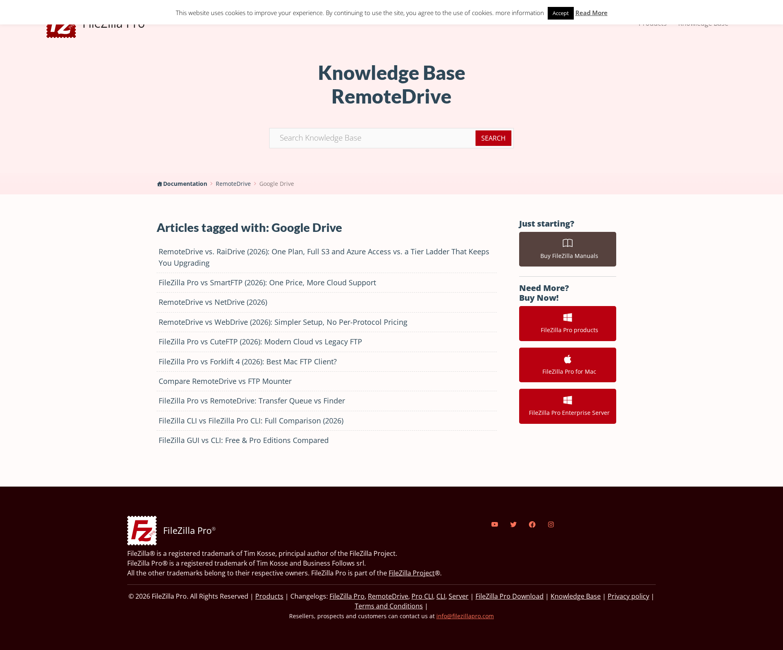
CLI (440, 596)
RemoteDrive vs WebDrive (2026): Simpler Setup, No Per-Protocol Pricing (283, 322)
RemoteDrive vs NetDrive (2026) (213, 302)
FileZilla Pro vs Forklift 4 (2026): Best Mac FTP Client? (248, 361)
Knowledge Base (576, 596)
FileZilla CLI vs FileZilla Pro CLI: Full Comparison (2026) (251, 420)
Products (269, 596)
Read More (591, 13)
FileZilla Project (412, 572)
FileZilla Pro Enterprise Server (568, 412)
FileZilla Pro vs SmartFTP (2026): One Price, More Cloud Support (267, 282)
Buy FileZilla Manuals (567, 256)
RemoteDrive (233, 183)
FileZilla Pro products (567, 330)
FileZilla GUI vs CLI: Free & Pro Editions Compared (244, 440)
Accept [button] (561, 13)
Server (459, 596)
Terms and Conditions (389, 606)
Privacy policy (628, 596)
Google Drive (276, 183)
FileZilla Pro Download (510, 596)
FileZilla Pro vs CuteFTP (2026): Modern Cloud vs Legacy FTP (260, 341)
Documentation (185, 183)
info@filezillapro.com (465, 616)
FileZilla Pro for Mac (567, 371)
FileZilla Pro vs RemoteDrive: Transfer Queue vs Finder (252, 400)
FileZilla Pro (347, 596)
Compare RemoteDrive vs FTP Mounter (225, 381)
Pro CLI (422, 596)
